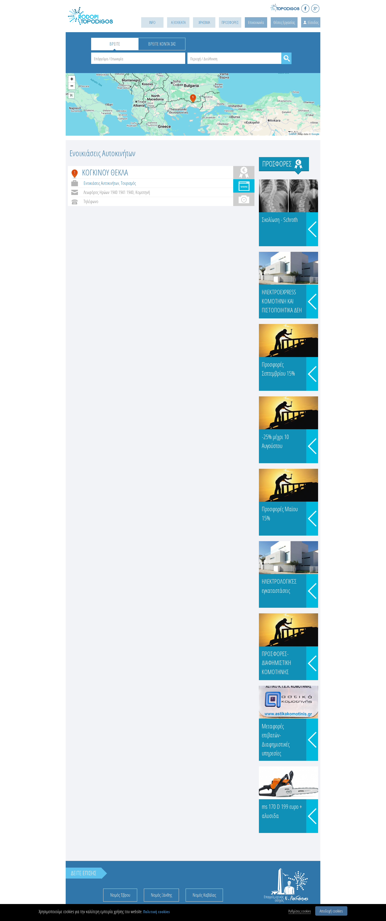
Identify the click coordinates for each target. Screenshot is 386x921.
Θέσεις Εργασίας (284, 22)
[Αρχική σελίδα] (97, 22)
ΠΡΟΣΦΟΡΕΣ (230, 22)
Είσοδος (313, 22)
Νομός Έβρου (120, 895)
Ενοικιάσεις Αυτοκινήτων (101, 183)
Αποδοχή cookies (331, 911)
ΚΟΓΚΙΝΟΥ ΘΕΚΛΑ (105, 172)
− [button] (71, 86)
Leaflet (292, 134)
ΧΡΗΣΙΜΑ (204, 22)
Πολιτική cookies (156, 911)
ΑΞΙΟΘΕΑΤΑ (178, 22)
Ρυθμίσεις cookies (299, 911)
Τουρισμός (128, 183)
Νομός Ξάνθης (161, 895)
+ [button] (71, 79)
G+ (315, 8)
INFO (152, 22)
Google (315, 134)
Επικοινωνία (256, 22)
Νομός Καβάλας (204, 895)
